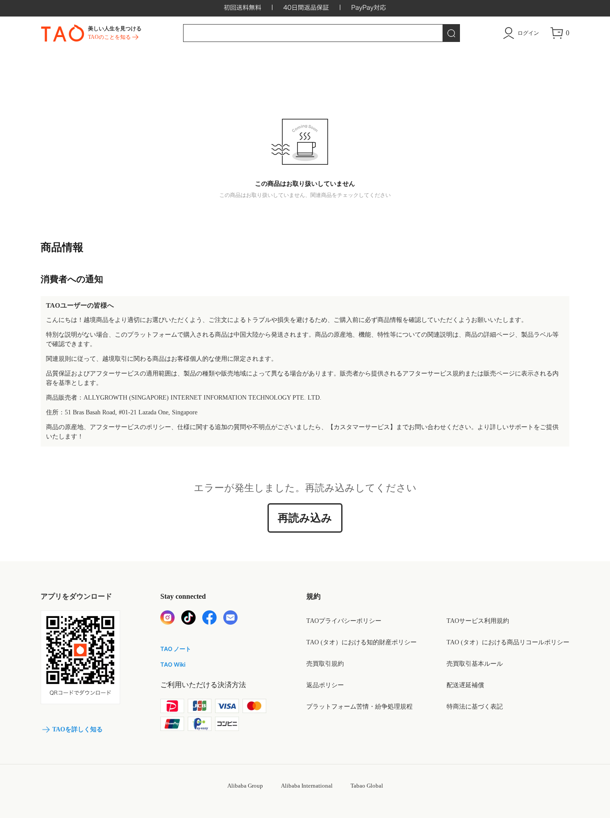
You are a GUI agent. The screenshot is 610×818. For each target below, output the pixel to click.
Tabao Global (367, 785)
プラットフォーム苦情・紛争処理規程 (359, 706)
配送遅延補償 (465, 685)
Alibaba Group (245, 785)
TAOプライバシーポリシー (343, 621)
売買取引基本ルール (475, 663)
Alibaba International (307, 785)
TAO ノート (175, 648)
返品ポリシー (325, 685)
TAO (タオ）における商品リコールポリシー (508, 642)
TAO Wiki (172, 664)
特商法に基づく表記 (475, 706)
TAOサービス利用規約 (478, 621)
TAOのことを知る (109, 37)
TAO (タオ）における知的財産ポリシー (361, 642)
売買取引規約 (325, 663)
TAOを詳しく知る (77, 729)
